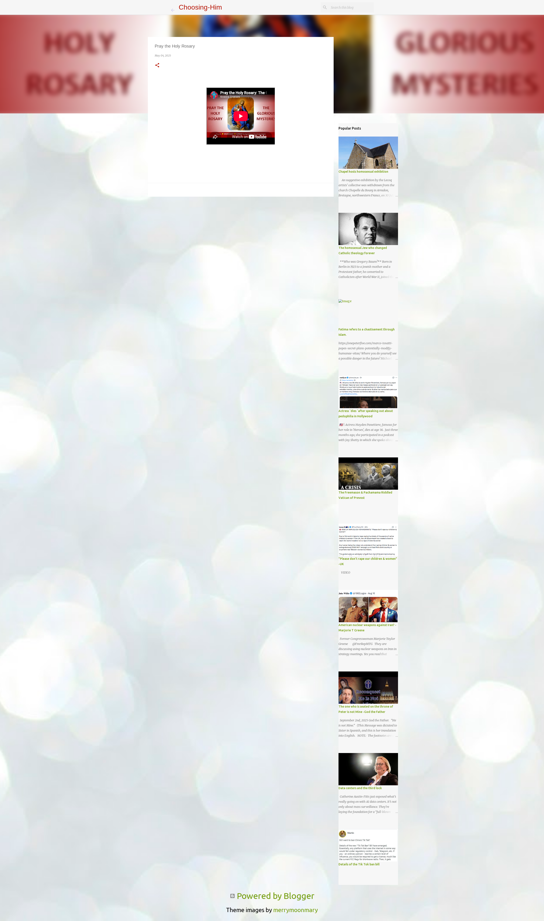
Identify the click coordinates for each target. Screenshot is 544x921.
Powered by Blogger (274, 896)
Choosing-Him (200, 7)
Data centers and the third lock (360, 788)
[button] (157, 65)
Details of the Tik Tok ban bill (359, 864)
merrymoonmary (295, 910)
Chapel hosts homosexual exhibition (363, 171)
